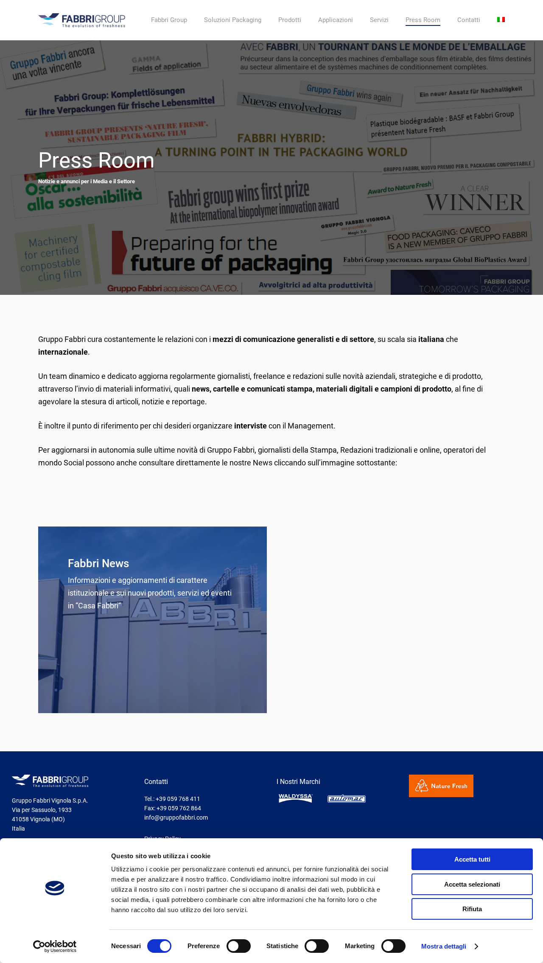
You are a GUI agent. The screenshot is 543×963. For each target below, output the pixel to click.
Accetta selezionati (472, 884)
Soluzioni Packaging (232, 20)
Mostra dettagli (444, 946)
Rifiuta (472, 909)
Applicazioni (335, 20)
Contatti (468, 20)
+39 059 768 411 (178, 798)
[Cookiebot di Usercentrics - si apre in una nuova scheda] (55, 946)
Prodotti (289, 20)
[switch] (239, 946)
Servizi (379, 20)
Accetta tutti (472, 859)
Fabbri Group (169, 20)
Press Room (423, 20)
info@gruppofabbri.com (176, 817)
